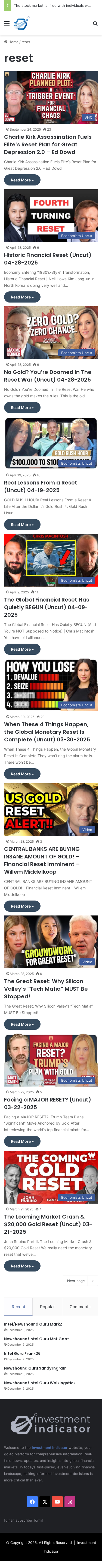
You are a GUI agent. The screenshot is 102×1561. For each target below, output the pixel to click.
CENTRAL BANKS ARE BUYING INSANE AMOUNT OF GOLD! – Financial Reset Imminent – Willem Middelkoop (42, 860)
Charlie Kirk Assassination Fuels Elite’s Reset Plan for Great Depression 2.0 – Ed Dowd (48, 144)
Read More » (22, 180)
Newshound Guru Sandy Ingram (35, 1368)
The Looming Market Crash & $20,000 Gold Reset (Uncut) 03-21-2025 (48, 1224)
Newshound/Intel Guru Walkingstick (40, 1383)
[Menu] (7, 25)
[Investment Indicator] (22, 23)
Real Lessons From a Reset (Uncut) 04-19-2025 (40, 486)
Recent (18, 1306)
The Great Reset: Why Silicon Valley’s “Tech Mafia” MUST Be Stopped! (46, 988)
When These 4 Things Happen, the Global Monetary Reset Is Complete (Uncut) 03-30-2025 (47, 731)
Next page (76, 1281)
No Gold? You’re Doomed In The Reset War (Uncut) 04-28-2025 (47, 375)
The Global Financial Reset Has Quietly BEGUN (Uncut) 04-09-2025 (46, 607)
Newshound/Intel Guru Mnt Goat (36, 1339)
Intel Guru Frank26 (22, 1353)
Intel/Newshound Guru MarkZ (33, 1324)
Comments (80, 1306)
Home (12, 42)
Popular (47, 1306)
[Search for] (95, 25)
